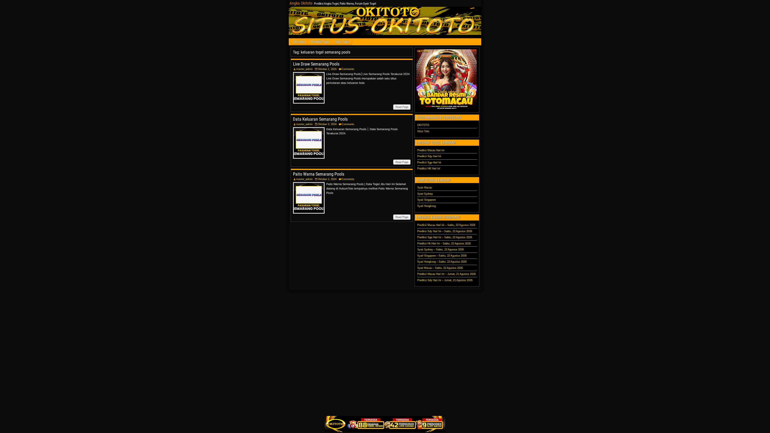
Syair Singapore (426, 199)
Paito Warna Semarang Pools (318, 174)
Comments (348, 69)
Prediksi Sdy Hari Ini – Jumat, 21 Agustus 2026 (444, 280)
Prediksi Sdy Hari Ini (429, 156)
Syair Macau (424, 187)
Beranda (299, 42)
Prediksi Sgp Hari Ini (429, 162)
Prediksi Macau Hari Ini (430, 150)
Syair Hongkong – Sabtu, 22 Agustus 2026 (442, 261)
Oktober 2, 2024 (327, 69)
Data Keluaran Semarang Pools (320, 119)
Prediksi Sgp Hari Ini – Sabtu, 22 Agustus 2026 (444, 237)
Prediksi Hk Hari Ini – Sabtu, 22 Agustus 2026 (444, 243)
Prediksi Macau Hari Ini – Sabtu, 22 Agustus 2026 (446, 225)
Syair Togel (342, 42)
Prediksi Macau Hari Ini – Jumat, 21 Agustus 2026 (446, 273)
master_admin (304, 69)
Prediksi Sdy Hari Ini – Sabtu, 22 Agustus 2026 (444, 231)
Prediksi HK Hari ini (428, 168)
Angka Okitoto (301, 3)
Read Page (401, 106)
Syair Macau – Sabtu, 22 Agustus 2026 (440, 267)
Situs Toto (423, 131)
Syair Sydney (425, 193)
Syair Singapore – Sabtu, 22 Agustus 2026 (442, 255)
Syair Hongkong (426, 205)
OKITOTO (423, 124)
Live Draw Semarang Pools (316, 64)
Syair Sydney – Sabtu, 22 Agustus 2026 (440, 249)
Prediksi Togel (320, 42)
